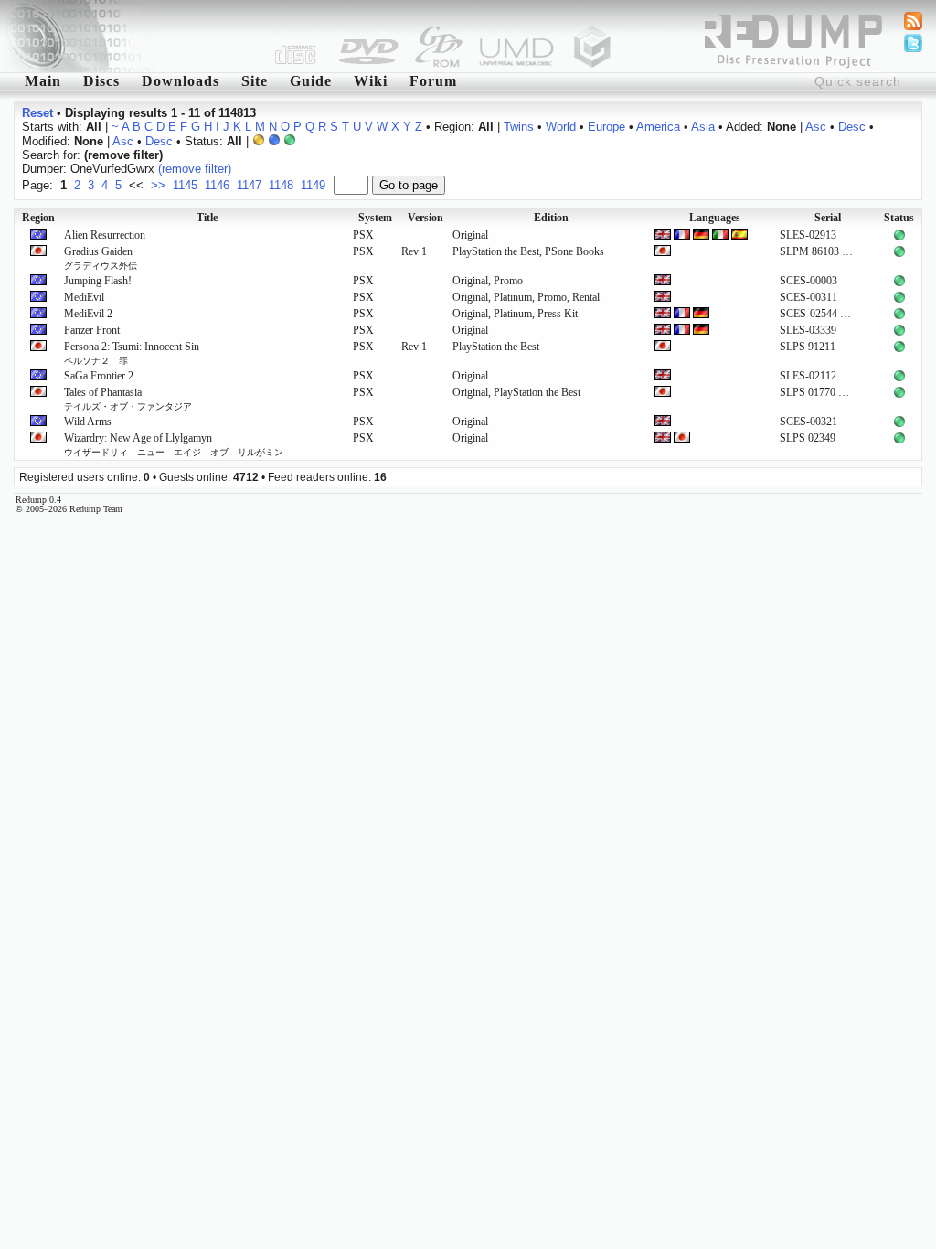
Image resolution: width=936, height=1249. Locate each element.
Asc (815, 126)
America (658, 126)
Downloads (180, 81)
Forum (433, 81)
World (561, 126)
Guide (311, 81)
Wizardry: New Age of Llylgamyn (173, 444)
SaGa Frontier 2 (98, 375)
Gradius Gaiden (100, 258)
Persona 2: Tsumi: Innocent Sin (131, 353)
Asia (703, 126)
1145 (185, 185)
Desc (852, 126)
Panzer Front (92, 330)
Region (38, 217)
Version (425, 217)
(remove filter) (194, 169)
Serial (827, 217)
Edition (551, 217)
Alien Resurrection (104, 235)
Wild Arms (88, 421)
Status (899, 217)
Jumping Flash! (98, 280)
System (375, 217)
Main (43, 81)
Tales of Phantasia (128, 398)
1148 (281, 185)
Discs (101, 81)
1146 (217, 185)
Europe (606, 126)
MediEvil (84, 297)
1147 (249, 185)
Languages (714, 217)
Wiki (371, 81)
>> (158, 185)
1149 (313, 185)
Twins (519, 126)
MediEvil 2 (88, 313)
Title (207, 217)
